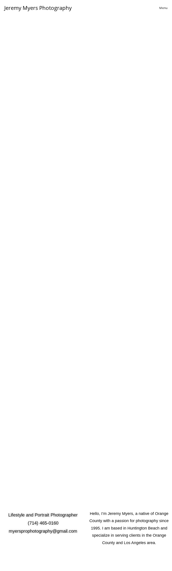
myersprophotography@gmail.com (43, 531)
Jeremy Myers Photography (38, 7)
